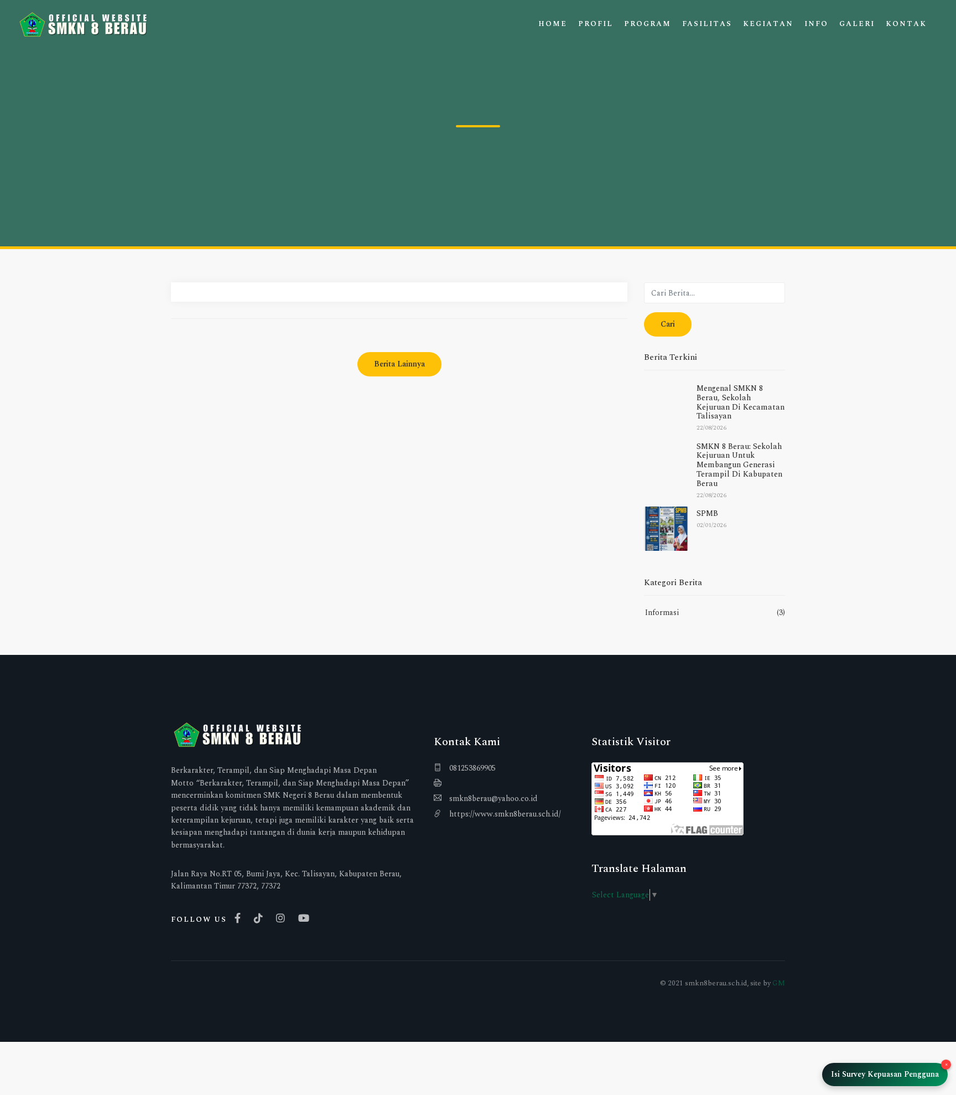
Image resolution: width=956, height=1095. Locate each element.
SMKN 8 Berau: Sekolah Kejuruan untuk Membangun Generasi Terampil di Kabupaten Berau (739, 465)
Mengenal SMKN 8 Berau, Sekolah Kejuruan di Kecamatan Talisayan (740, 402)
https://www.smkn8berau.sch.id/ (504, 814)
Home (552, 23)
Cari (668, 324)
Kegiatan (768, 23)
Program (647, 23)
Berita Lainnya (399, 364)
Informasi (662, 612)
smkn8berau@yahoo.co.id (492, 798)
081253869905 (471, 768)
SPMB (707, 513)
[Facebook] (240, 918)
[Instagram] (283, 918)
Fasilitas (707, 23)
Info (816, 23)
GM (778, 983)
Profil (595, 23)
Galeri (857, 23)
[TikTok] (261, 918)
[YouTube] (306, 918)
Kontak (906, 23)
